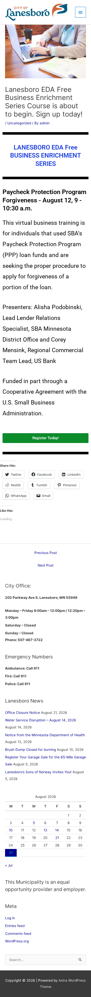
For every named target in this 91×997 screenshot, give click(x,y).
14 (57, 830)
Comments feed (18, 934)
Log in (10, 918)
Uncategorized (19, 123)
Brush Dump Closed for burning (30, 750)
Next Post (46, 565)
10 (11, 830)
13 (45, 830)
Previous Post (45, 553)
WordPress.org (17, 941)
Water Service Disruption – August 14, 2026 (40, 720)
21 (57, 838)
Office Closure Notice (22, 713)
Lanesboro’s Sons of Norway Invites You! (38, 772)
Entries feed (15, 926)
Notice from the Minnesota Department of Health (45, 735)
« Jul (8, 865)
